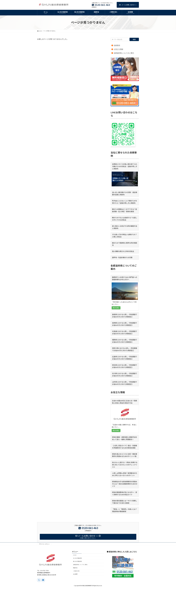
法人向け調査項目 (77, 558)
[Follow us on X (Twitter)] (39, 580)
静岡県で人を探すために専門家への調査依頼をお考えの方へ (124, 278)
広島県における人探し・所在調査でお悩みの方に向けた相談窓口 (124, 358)
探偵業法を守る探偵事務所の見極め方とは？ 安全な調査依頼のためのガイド (124, 484)
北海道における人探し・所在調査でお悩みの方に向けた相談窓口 (124, 332)
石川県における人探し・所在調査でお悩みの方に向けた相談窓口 (124, 375)
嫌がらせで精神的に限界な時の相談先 (124, 244)
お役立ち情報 (118, 49)
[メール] (43, 580)
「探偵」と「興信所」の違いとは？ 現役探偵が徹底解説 (124, 510)
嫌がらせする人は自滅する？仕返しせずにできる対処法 (124, 219)
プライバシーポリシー (44, 544)
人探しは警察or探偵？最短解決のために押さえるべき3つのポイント (124, 474)
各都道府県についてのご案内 (124, 53)
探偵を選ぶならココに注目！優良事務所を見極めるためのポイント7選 (124, 455)
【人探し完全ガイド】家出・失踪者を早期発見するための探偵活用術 (124, 447)
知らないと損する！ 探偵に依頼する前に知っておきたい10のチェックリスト (124, 464)
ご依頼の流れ (76, 571)
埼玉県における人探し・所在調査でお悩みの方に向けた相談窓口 (124, 366)
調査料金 (75, 567)
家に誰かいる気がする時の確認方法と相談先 (124, 227)
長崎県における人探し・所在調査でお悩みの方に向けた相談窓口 (124, 324)
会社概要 (75, 574)
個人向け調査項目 (77, 561)
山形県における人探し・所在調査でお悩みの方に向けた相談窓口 (124, 383)
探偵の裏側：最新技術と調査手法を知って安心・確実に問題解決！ (124, 438)
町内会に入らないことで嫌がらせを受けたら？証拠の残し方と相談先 (124, 202)
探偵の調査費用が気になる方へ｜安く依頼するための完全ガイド (124, 493)
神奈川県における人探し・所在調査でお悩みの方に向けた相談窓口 (124, 349)
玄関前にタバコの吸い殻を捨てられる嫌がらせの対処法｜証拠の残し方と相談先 (124, 166)
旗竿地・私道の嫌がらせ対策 (122, 257)
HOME (74, 555)
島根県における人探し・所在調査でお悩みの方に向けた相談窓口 (124, 316)
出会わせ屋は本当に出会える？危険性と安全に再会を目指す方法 (124, 402)
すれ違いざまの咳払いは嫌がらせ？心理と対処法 (124, 236)
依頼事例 (117, 45)
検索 (134, 39)
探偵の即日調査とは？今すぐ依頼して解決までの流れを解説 (124, 502)
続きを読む (116, 308)
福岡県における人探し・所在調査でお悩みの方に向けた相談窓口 (124, 341)
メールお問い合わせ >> (129, 5)
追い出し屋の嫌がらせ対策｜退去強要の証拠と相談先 (124, 193)
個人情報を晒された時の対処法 (123, 251)
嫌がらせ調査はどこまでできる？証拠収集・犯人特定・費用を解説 (124, 210)
